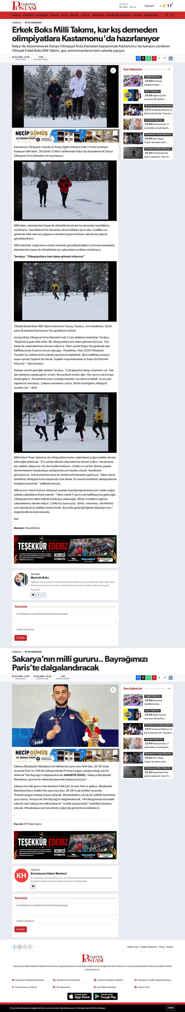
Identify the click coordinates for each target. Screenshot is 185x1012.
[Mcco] (65, 549)
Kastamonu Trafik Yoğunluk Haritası (154, 980)
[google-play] (105, 996)
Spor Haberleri (33, 23)
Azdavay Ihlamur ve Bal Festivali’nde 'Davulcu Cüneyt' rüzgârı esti (158, 112)
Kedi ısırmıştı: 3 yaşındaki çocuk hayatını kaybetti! (157, 126)
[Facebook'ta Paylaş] (138, 58)
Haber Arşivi (133, 947)
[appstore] (80, 996)
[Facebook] (38, 595)
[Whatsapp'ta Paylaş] (148, 58)
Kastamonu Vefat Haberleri (158, 149)
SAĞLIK (85, 15)
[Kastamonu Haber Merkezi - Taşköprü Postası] (24, 6)
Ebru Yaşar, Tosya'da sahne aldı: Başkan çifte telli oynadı (157, 140)
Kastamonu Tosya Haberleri (158, 134)
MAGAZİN (98, 15)
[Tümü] (169, 69)
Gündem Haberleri (154, 120)
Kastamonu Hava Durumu (68, 980)
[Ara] (167, 15)
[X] (19, 947)
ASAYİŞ (16, 15)
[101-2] (65, 190)
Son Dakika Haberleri (106, 987)
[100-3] (65, 291)
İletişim (169, 947)
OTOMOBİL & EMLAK (118, 15)
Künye (162, 947)
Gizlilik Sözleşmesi (148, 947)
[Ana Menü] (171, 15)
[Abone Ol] (170, 58)
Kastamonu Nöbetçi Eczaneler (30, 980)
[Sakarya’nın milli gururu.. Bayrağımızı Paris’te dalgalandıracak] (65, 715)
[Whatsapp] (30, 947)
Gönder (20, 638)
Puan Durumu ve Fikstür (26, 987)
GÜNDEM (28, 15)
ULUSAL (137, 15)
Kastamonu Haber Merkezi (49, 873)
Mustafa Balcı (40, 577)
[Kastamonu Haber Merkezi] (21, 875)
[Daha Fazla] (154, 58)
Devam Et (34, 590)
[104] (65, 422)
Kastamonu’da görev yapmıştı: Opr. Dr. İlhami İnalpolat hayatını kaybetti (157, 155)
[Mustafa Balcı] (21, 579)
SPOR (64, 15)
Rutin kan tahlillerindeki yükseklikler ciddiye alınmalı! (154, 83)
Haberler (16, 23)
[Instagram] (43, 595)
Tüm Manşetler (63, 987)
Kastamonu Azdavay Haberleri (159, 106)
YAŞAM (54, 15)
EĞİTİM (74, 15)
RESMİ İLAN (151, 15)
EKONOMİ (42, 15)
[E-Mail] (33, 595)
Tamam (170, 1008)
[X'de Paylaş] (142, 58)
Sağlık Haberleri (153, 77)
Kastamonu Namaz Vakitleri (110, 980)
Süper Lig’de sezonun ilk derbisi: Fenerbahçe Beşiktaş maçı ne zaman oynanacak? (155, 97)
